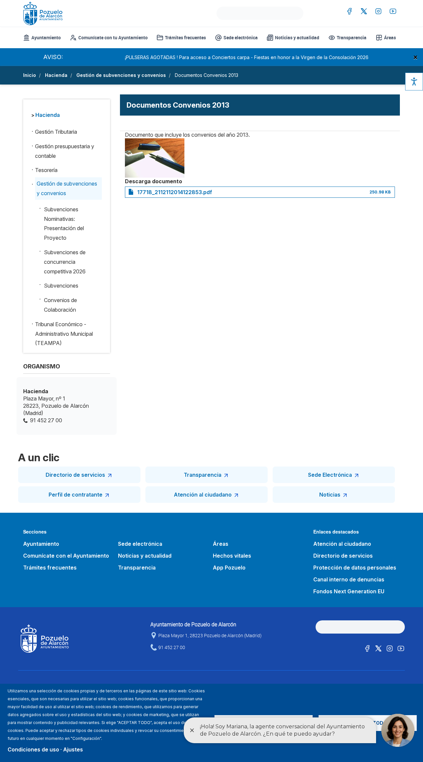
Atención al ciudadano (203, 494)
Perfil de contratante (75, 494)
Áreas (390, 37)
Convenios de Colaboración (60, 305)
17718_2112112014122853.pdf (174, 192)
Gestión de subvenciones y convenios (121, 75)
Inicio (29, 75)
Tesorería (46, 170)
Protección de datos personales (354, 567)
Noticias (329, 494)
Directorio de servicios (75, 474)
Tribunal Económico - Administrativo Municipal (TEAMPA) (64, 334)
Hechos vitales (232, 555)
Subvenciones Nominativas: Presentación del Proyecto (64, 223)
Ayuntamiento (46, 37)
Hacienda (56, 75)
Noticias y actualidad (297, 37)
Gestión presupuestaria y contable (64, 151)
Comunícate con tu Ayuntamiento (113, 37)
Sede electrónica (240, 37)
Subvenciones (61, 285)
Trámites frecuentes (185, 37)
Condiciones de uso (33, 749)
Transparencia (351, 37)
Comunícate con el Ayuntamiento (66, 555)
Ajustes (73, 749)
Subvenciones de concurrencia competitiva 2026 (65, 262)
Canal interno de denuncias (348, 579)
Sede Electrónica (330, 474)
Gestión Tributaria (56, 131)
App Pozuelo (229, 567)
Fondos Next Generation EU (348, 591)
